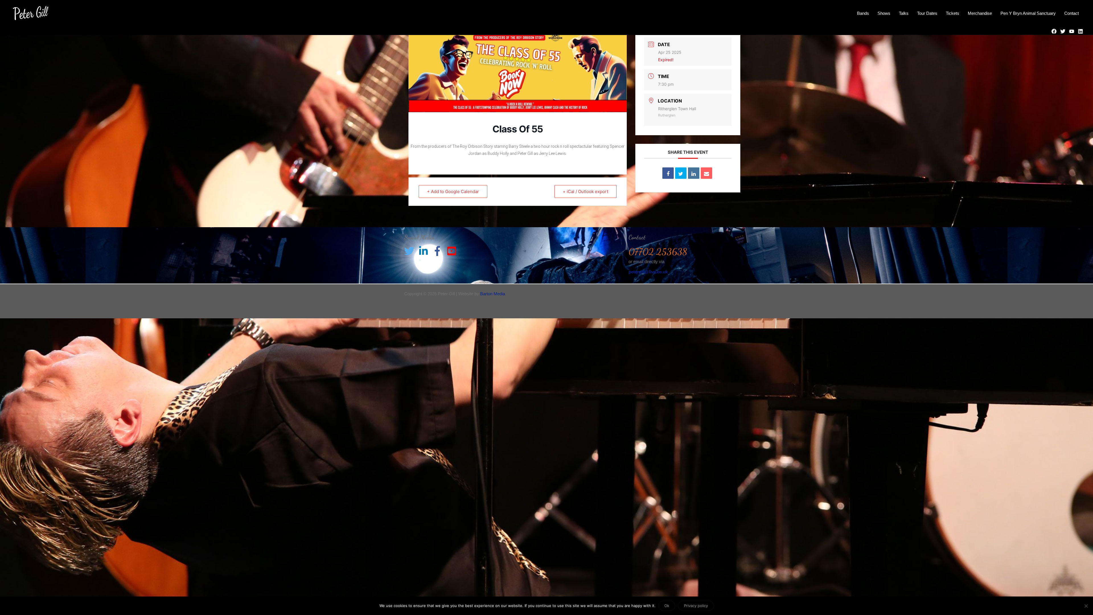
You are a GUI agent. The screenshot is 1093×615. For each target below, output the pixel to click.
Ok (666, 605)
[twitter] (410, 251)
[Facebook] (1054, 31)
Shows (884, 13)
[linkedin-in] (425, 251)
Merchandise (980, 13)
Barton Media (492, 293)
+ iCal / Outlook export (585, 191)
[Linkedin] (1080, 31)
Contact (1071, 13)
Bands (863, 13)
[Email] (706, 173)
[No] (1086, 606)
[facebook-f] (438, 251)
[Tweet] (681, 173)
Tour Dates (927, 13)
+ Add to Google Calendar (453, 191)
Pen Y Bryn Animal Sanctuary (1028, 13)
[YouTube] (1071, 31)
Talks (904, 13)
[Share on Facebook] (668, 173)
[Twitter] (1062, 31)
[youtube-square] (453, 251)
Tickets (952, 13)
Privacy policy (696, 605)
